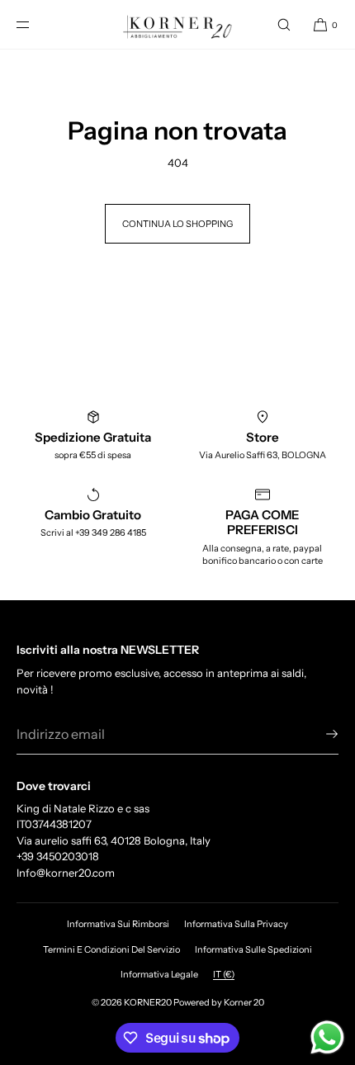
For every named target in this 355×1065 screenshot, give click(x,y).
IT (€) (223, 974)
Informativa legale (159, 974)
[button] (284, 24)
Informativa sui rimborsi (118, 924)
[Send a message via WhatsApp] (327, 1037)
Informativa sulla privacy (236, 924)
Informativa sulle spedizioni (253, 949)
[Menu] (36, 24)
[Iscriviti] (317, 734)
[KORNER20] (177, 24)
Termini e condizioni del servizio (111, 949)
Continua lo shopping (177, 224)
